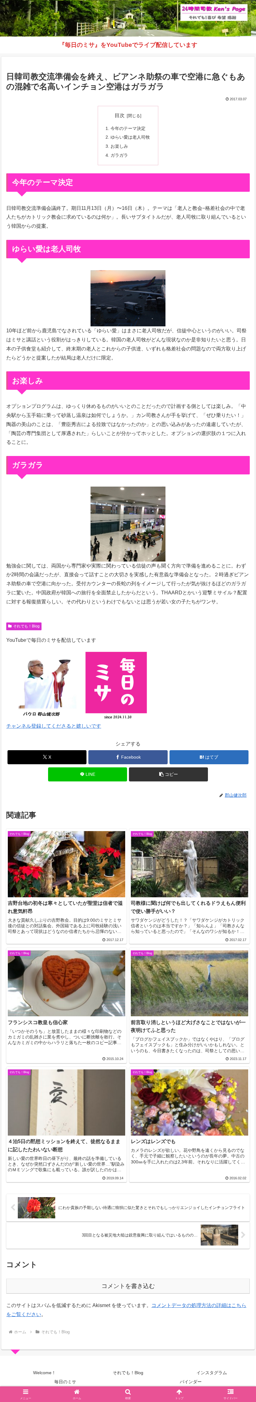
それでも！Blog (26, 626)
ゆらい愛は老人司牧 (130, 137)
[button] (168, 774)
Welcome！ (44, 1372)
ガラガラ (119, 155)
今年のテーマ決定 (128, 128)
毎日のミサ (65, 1381)
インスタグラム (211, 1372)
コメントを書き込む (128, 1286)
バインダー (191, 1381)
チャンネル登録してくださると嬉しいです (53, 726)
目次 (120, 115)
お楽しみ (119, 146)
